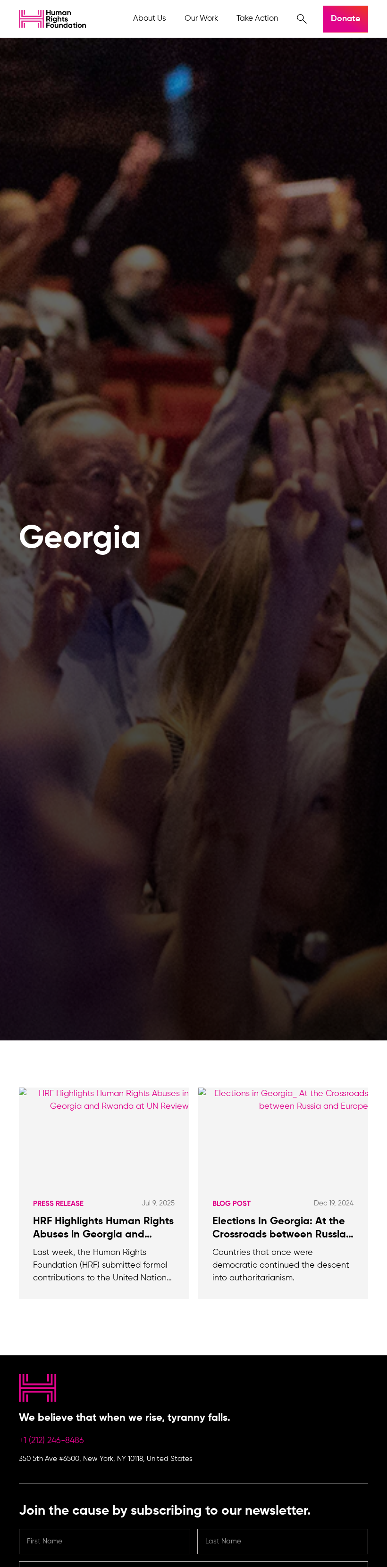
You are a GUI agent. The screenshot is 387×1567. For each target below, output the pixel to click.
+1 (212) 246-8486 (51, 1440)
